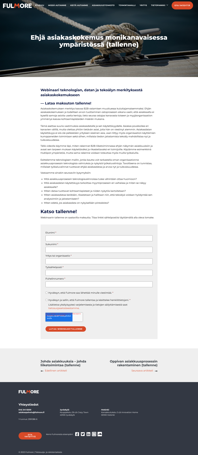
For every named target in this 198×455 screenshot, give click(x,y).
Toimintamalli (127, 5)
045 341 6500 (25, 410)
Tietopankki (158, 5)
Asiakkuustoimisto (103, 5)
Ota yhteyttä (182, 5)
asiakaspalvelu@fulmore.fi (31, 412)
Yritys (143, 5)
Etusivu (39, 5)
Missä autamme (57, 5)
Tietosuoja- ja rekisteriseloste (48, 452)
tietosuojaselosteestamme (63, 308)
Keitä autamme (79, 5)
